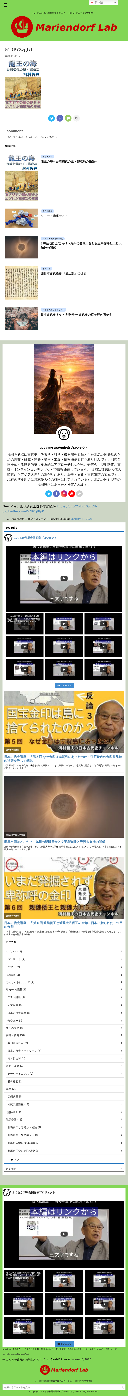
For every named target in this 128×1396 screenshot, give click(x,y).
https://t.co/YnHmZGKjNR (77, 506)
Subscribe (66, 685)
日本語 (98, 2)
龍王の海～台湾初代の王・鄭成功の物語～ (69, 161)
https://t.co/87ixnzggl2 (106, 1349)
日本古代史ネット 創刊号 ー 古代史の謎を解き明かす (76, 314)
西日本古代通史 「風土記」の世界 (63, 273)
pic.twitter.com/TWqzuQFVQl (15, 1354)
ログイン (37, 136)
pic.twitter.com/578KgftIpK (23, 511)
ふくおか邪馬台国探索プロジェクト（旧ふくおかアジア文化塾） (64, 1381)
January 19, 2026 (81, 518)
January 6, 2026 (81, 1359)
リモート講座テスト (54, 216)
